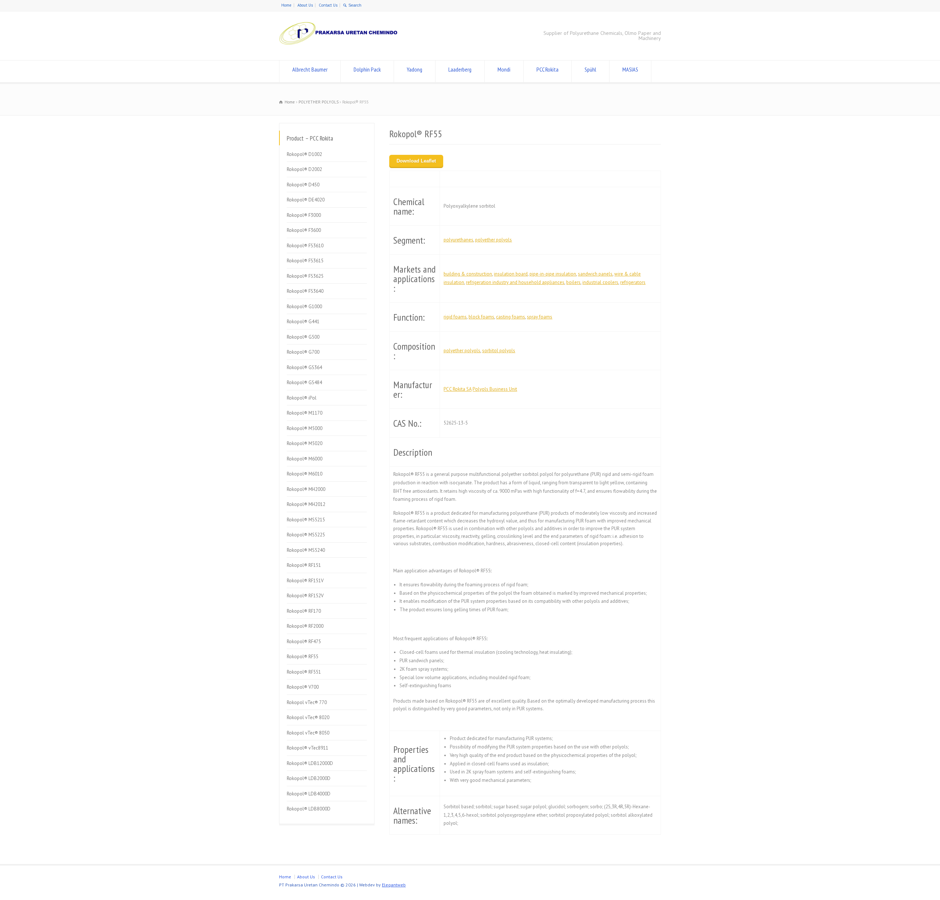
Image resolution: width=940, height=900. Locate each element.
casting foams (510, 317)
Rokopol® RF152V (305, 596)
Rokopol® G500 (303, 337)
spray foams (539, 317)
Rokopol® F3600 (304, 230)
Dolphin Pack (367, 69)
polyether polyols (493, 240)
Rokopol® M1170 (304, 413)
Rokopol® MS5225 (306, 535)
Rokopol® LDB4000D (308, 794)
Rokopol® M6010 (304, 474)
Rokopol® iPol (302, 398)
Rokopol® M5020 (304, 443)
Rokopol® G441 (303, 321)
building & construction (468, 274)
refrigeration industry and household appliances (515, 282)
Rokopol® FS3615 (305, 261)
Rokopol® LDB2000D (308, 778)
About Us (305, 5)
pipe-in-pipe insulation (552, 274)
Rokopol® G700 (303, 352)
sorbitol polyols (498, 350)
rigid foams (455, 317)
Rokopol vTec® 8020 (308, 717)
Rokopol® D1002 (304, 154)
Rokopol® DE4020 (306, 200)
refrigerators (633, 282)
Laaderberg (459, 69)
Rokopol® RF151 (304, 565)
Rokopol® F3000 (304, 215)
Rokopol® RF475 (304, 641)
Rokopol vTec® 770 (307, 702)
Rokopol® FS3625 (305, 276)
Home (286, 5)
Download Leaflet (416, 161)
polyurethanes (458, 240)
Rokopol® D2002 (304, 169)
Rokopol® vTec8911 (307, 748)
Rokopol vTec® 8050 (308, 733)
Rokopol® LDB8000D (308, 809)
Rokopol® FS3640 (305, 291)
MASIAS (630, 69)
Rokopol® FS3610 (305, 246)
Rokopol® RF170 (304, 611)
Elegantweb (394, 885)
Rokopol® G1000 (304, 306)
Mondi (504, 69)
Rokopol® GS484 (304, 382)
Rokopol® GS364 (304, 367)
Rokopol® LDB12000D (310, 763)
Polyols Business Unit (495, 389)
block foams (481, 317)
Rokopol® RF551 (304, 672)
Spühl (590, 69)
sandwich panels (595, 274)
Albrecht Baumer (310, 69)
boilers (573, 282)
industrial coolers (600, 282)
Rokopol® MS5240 (306, 550)
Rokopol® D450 (303, 185)
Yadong (414, 69)
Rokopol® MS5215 (306, 520)
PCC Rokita (547, 69)
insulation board (511, 274)
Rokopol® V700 (303, 687)
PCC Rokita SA (457, 389)
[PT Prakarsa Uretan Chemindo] (340, 46)
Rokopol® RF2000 (305, 626)
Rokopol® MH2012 (306, 504)
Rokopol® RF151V (305, 580)
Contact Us (328, 5)
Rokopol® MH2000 (306, 489)
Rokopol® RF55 (302, 656)
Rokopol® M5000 (304, 428)
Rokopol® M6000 (304, 459)
